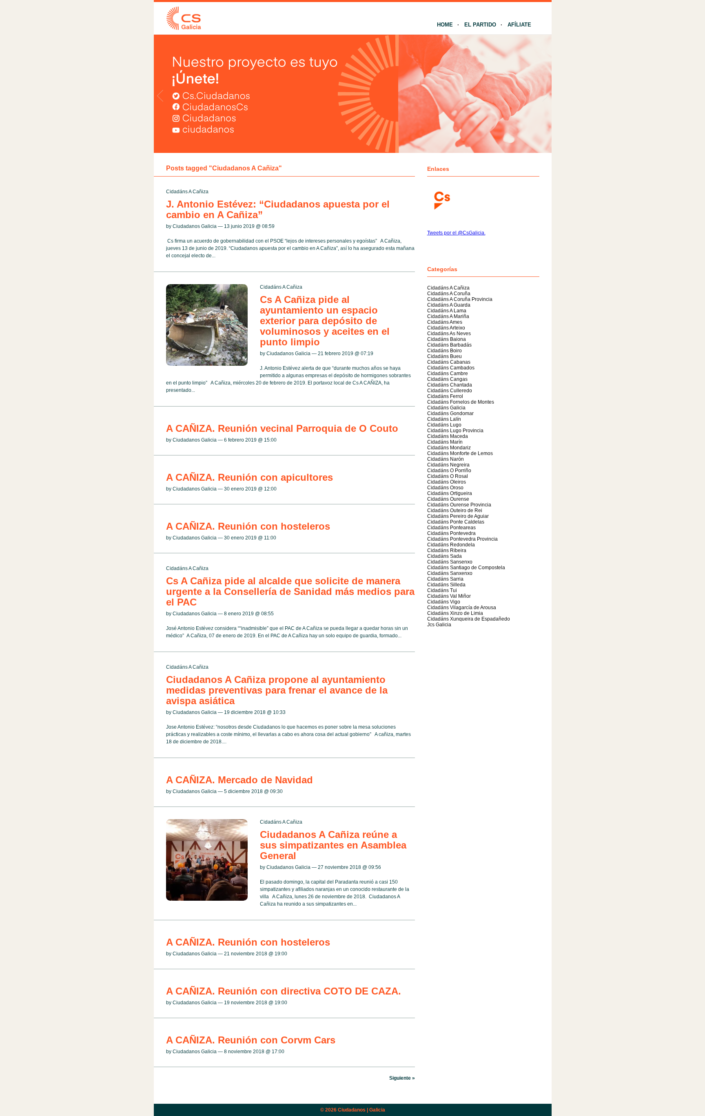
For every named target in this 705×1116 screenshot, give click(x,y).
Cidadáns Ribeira (446, 550)
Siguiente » (402, 1078)
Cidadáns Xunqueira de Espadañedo (468, 619)
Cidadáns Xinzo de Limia (455, 613)
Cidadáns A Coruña (448, 293)
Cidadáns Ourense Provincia (459, 505)
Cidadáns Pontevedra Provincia (462, 539)
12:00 (270, 489)
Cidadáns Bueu (444, 356)
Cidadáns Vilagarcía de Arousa (461, 607)
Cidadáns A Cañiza (187, 191)
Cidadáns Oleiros (446, 482)
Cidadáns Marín (445, 442)
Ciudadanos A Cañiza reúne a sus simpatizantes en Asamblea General (333, 845)
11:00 (270, 538)
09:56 (374, 867)
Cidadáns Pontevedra (451, 533)
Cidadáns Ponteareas (451, 527)
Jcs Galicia (439, 625)
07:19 (367, 353)
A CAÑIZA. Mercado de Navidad (239, 779)
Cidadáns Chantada (449, 385)
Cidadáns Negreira (448, 465)
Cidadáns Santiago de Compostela (466, 567)
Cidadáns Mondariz (449, 448)
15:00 (270, 440)
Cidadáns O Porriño (449, 470)
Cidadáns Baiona (446, 339)
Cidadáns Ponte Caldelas (455, 522)
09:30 (276, 791)
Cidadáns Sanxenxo (449, 573)
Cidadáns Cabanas (448, 362)
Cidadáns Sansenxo (449, 562)
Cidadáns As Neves (449, 333)
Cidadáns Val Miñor (449, 596)
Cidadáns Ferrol (445, 396)
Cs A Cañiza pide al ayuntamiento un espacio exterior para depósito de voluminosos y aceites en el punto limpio (325, 320)
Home (445, 25)
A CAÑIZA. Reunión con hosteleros (248, 526)
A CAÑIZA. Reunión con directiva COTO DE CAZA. (283, 991)
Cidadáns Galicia (446, 408)
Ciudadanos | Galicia (361, 1110)
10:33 (279, 712)
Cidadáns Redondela (451, 545)
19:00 (281, 954)
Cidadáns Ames (444, 322)
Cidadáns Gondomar (450, 413)
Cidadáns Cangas (447, 379)
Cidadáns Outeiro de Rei (454, 510)
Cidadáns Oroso (445, 488)
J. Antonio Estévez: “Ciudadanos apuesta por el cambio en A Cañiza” (278, 209)
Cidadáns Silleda (446, 585)
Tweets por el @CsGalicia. (456, 233)
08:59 (268, 226)
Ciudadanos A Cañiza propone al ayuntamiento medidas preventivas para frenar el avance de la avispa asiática (277, 690)
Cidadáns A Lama (446, 311)
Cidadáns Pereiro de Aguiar (458, 516)
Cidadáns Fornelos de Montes (460, 402)
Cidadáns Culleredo (449, 390)
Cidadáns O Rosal (447, 476)
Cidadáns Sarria (445, 579)
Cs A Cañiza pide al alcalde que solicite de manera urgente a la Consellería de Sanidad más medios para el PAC (290, 591)
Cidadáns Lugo (444, 425)
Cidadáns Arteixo (446, 328)
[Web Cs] (441, 199)
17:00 (278, 1051)
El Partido (480, 25)
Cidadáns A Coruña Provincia (459, 299)
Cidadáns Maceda (447, 436)
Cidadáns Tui (442, 590)
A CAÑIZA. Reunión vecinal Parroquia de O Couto (282, 428)
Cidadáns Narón (445, 459)
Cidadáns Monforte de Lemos (460, 453)
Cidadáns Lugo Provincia (455, 430)
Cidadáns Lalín (444, 419)
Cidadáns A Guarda (448, 305)
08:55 (267, 614)
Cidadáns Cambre (447, 373)
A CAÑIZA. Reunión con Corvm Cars (250, 1039)
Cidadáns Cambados (450, 368)
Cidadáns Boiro (444, 351)
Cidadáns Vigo (443, 602)
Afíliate (519, 25)
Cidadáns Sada (444, 556)
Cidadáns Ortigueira (449, 493)
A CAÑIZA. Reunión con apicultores (249, 477)
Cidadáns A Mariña (448, 316)
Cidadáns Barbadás (449, 345)
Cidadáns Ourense (448, 499)
